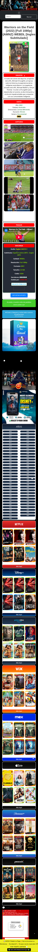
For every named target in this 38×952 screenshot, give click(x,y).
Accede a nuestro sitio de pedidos (19, 303)
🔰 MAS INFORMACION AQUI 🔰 (19, 949)
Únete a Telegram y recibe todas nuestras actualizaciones (20, 314)
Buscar (29, 17)
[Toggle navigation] (19, 13)
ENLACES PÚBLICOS (19, 284)
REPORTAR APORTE (19, 295)
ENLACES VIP (19, 288)
